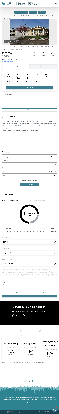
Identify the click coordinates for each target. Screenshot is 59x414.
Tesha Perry (7, 406)
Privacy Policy (39, 411)
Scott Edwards (29, 406)
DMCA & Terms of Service (50, 411)
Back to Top (29, 381)
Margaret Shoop (50, 406)
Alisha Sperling (18, 406)
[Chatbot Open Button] (54, 409)
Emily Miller (39, 406)
